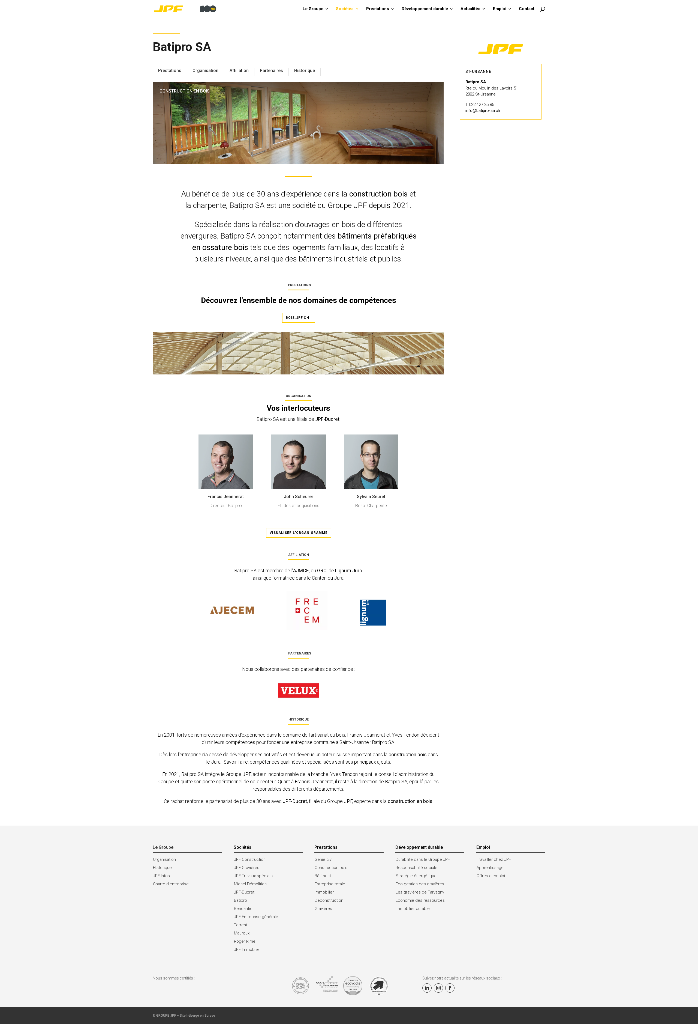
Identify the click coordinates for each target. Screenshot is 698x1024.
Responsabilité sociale (416, 867)
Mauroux (241, 933)
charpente (209, 205)
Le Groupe (313, 9)
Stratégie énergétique (416, 875)
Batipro (240, 900)
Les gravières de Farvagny (420, 892)
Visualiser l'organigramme (298, 533)
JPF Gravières (246, 867)
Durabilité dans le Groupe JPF (423, 859)
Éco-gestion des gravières (420, 884)
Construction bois (331, 867)
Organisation (164, 859)
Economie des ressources (420, 900)
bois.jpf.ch (297, 318)
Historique (162, 867)
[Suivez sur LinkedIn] (427, 988)
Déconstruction (329, 900)
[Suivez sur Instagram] (438, 988)
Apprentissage (490, 867)
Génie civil (324, 859)
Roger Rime (244, 941)
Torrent (240, 924)
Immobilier (324, 892)
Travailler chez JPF (494, 859)
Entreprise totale (330, 884)
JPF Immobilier (247, 949)
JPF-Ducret (327, 419)
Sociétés (345, 9)
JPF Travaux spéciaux (253, 875)
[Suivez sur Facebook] (450, 988)
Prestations (377, 9)
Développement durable (425, 9)
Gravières (323, 908)
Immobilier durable (413, 908)
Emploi (499, 9)
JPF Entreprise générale (256, 916)
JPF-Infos (161, 875)
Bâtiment (323, 875)
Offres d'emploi (491, 875)
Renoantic (243, 908)
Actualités (470, 9)
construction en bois (410, 801)
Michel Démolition (250, 884)
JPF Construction (250, 859)
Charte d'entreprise (171, 884)
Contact (526, 9)
